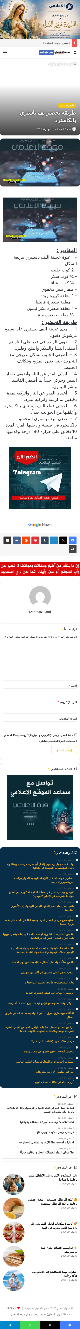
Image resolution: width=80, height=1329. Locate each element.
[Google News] (40, 525)
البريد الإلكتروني (67, 702)
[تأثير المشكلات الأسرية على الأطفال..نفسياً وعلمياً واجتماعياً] (13, 1184)
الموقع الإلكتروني (68, 718)
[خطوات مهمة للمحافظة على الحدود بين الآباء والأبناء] (13, 1280)
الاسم (73, 685)
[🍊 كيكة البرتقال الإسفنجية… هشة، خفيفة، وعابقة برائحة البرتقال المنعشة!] (13, 1208)
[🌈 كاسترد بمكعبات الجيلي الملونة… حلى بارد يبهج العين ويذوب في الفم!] (13, 1232)
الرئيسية (69, 63)
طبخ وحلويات (55, 63)
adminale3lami (63, 129)
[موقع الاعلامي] (54, 52)
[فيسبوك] (73, 540)
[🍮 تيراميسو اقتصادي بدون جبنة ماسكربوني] (13, 1256)
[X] (63, 540)
